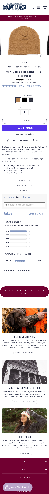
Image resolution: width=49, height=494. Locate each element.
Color (24, 95)
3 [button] (26, 62)
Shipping (15, 82)
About (24, 461)
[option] (24, 18)
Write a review (34, 86)
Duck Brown (18, 100)
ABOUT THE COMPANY (24, 402)
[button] (9, 197)
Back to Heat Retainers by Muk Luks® (26, 292)
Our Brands (25, 477)
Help (24, 469)
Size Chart (24, 181)
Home (10, 67)
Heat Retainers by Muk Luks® (27, 67)
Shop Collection (24, 353)
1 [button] (22, 62)
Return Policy (24, 186)
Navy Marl (30, 100)
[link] (14, 86)
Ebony (24, 100)
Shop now (24, 453)
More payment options (24, 134)
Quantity (24, 107)
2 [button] (24, 62)
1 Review (26, 197)
